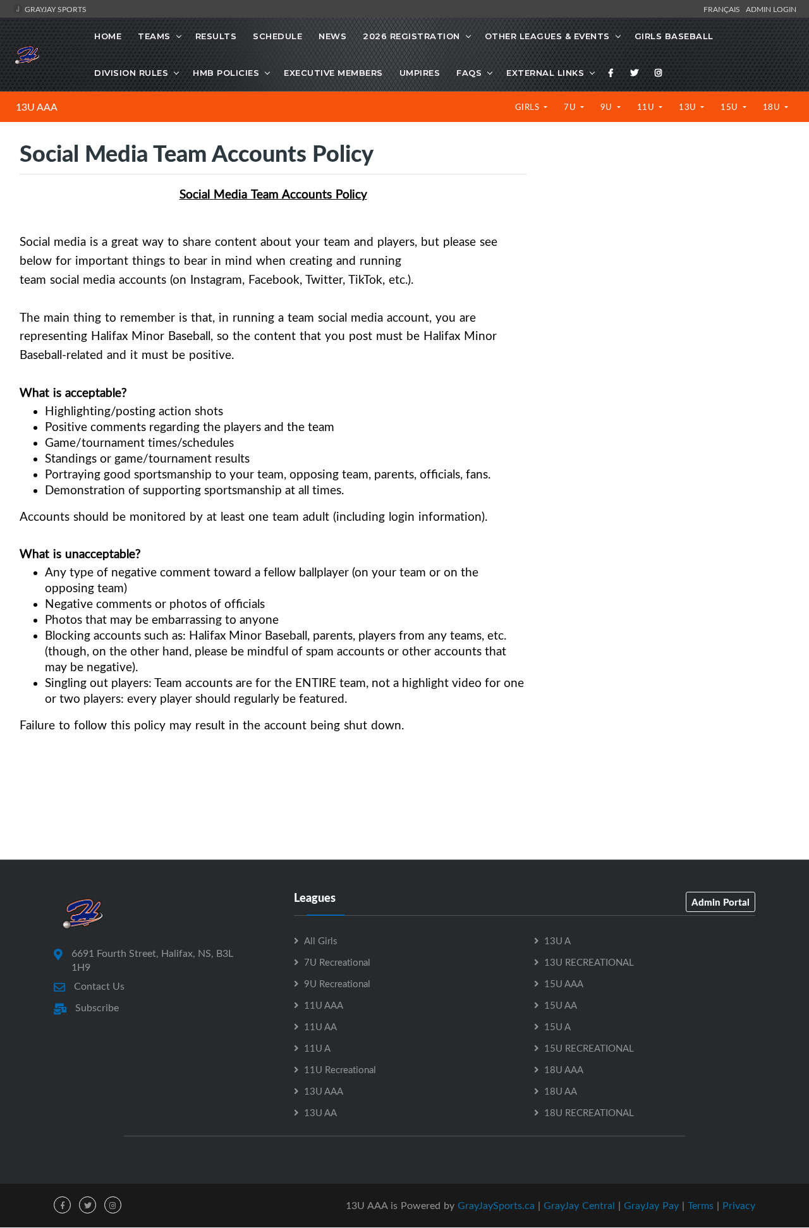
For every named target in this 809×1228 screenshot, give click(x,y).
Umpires (420, 73)
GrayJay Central (579, 1205)
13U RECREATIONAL (589, 962)
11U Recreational (340, 1069)
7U (571, 106)
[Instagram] (658, 72)
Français (723, 9)
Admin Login (771, 9)
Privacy (738, 1205)
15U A (557, 1026)
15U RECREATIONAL (589, 1048)
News (332, 36)
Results (216, 36)
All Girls (320, 940)
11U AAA (323, 1005)
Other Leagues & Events (547, 36)
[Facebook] (611, 72)
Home (107, 36)
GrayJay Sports (55, 9)
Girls (528, 106)
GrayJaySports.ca (496, 1205)
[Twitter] (634, 72)
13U (688, 106)
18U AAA (563, 1069)
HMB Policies (226, 73)
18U (772, 106)
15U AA (560, 1005)
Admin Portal (720, 902)
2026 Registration (411, 36)
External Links (545, 73)
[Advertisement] (667, 246)
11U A (317, 1048)
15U (730, 106)
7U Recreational (337, 962)
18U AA (560, 1091)
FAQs (469, 73)
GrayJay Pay (651, 1205)
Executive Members (333, 73)
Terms (701, 1205)
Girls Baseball (674, 36)
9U (607, 106)
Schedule (277, 36)
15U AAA (563, 983)
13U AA (320, 1112)
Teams (154, 36)
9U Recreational (337, 983)
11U (647, 106)
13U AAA (37, 107)
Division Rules (131, 73)
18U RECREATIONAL (589, 1112)
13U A (557, 940)
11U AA (320, 1026)
